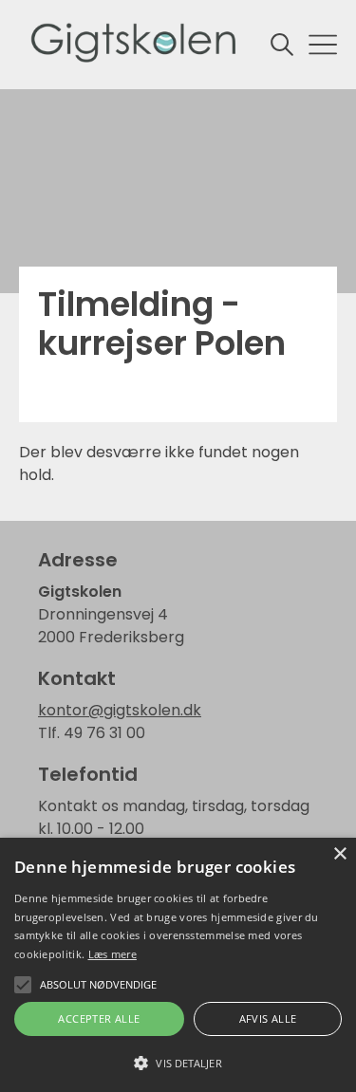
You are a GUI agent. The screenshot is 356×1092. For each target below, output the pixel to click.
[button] (178, 1061)
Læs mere (112, 954)
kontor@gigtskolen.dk (119, 710)
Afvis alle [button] (268, 1018)
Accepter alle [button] (99, 1018)
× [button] (339, 854)
